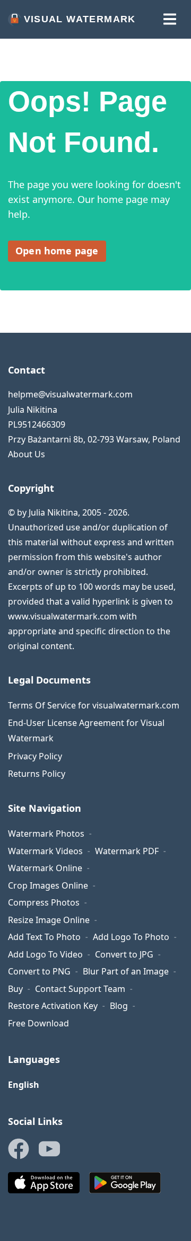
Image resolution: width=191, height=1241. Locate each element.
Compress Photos (44, 902)
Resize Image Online (49, 920)
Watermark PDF (127, 851)
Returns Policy (36, 773)
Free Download (38, 1023)
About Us (26, 454)
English (23, 1085)
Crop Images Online (48, 885)
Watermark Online (45, 868)
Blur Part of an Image (126, 971)
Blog (119, 1006)
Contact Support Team (80, 989)
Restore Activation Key (53, 1006)
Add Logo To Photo (131, 937)
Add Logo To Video (45, 954)
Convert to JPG (124, 954)
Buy (15, 989)
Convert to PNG (39, 971)
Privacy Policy (35, 756)
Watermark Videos (45, 851)
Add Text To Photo (44, 937)
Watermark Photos (46, 833)
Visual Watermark (80, 19)
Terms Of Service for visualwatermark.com (93, 705)
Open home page (57, 250)
